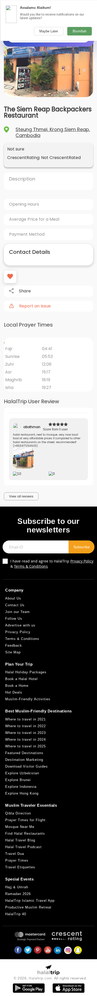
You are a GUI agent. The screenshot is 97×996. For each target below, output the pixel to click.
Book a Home (16, 686)
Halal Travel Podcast (23, 847)
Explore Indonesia (20, 787)
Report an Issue (35, 306)
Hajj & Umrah (16, 887)
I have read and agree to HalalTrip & (51, 564)
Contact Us (15, 605)
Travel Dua (14, 854)
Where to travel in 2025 (25, 746)
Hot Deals (13, 692)
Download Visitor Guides (26, 766)
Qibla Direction (18, 813)
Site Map (13, 652)
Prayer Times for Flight (25, 820)
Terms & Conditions (31, 566)
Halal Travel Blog (20, 840)
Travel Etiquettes (20, 867)
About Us (13, 598)
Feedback (13, 645)
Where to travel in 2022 (25, 726)
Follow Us (13, 618)
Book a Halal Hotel (21, 679)
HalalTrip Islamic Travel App (30, 901)
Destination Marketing (24, 760)
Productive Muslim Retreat (28, 907)
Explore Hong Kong (22, 793)
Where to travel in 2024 (25, 739)
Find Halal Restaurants (25, 833)
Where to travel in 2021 (25, 719)
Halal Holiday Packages (26, 672)
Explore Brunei (18, 780)
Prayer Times (16, 860)
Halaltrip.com (40, 978)
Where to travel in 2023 (25, 733)
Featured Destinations (24, 753)
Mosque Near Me (19, 827)
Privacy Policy (81, 561)
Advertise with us (20, 625)
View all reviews (21, 496)
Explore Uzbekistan (22, 773)
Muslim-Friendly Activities (27, 699)
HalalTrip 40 (15, 914)
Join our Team (17, 612)
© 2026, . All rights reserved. (50, 978)
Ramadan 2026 (18, 894)
